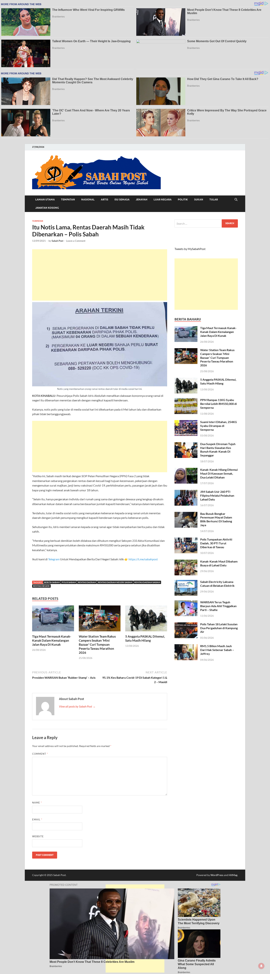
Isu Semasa (121, 199)
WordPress (216, 875)
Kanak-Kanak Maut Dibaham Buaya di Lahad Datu (218, 563)
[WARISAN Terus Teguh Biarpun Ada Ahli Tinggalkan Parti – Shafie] (185, 602)
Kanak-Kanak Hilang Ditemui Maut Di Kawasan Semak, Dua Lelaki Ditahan (219, 473)
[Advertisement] (99, 275)
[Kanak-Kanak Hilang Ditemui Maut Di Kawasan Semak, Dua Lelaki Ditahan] (185, 470)
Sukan (198, 199)
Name (37, 802)
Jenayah (141, 199)
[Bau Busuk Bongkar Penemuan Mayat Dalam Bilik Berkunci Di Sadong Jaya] (185, 514)
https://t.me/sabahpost (143, 559)
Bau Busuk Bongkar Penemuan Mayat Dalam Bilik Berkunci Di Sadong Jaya (216, 519)
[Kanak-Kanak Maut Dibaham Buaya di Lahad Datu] (185, 561)
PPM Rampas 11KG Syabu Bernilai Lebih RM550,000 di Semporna (218, 403)
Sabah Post (57, 240)
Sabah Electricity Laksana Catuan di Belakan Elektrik (217, 583)
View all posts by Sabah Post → (77, 706)
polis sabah (69, 582)
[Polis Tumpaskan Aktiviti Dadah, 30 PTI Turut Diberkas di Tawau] (185, 539)
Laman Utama (45, 199)
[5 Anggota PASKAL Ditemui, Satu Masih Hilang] (146, 619)
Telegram (54, 559)
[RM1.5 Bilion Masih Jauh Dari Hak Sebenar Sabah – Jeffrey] (185, 646)
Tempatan (68, 199)
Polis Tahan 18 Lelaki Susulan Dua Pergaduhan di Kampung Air (219, 628)
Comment (40, 753)
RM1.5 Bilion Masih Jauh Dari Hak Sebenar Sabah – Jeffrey (217, 649)
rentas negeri (41, 586)
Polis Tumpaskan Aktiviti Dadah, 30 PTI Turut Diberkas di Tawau (216, 543)
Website (38, 836)
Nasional (88, 199)
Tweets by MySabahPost (190, 249)
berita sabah (52, 582)
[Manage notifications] (261, 966)
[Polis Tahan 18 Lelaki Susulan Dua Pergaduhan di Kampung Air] (185, 624)
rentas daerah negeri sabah (115, 582)
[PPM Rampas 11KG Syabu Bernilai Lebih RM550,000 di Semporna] (185, 400)
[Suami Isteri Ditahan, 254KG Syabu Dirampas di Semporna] (185, 422)
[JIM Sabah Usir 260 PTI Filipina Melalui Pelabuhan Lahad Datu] (185, 492)
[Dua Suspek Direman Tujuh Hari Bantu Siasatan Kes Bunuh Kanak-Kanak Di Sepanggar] (185, 444)
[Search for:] (206, 223)
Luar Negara (163, 199)
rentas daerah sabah (147, 582)
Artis (104, 199)
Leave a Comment (75, 240)
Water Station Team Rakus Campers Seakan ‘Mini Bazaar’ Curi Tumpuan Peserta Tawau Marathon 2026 (97, 644)
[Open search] (236, 199)
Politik (183, 199)
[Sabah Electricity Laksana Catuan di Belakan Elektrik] (185, 582)
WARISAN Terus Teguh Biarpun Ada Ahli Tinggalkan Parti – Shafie (218, 606)
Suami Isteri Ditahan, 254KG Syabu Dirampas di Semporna (218, 425)
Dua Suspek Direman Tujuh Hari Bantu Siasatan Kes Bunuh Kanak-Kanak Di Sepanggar (217, 449)
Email (37, 819)
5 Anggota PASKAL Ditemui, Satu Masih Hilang (145, 638)
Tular (213, 199)
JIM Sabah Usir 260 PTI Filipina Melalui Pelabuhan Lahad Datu (217, 495)
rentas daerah (87, 582)
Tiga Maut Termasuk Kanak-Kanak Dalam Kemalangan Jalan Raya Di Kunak (51, 640)
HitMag (233, 875)
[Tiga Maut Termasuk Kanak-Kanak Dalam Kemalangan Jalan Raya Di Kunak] (53, 619)
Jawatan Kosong (47, 207)
